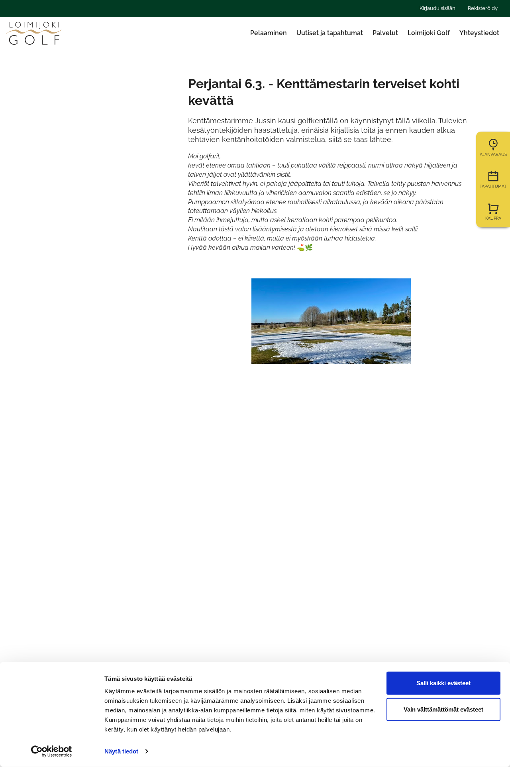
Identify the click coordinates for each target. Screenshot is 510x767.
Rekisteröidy (483, 8)
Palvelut (385, 33)
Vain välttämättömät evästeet (443, 709)
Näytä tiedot (121, 751)
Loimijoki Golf (429, 33)
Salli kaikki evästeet (443, 683)
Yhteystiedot (479, 33)
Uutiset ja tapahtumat (329, 33)
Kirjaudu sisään (437, 8)
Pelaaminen (268, 33)
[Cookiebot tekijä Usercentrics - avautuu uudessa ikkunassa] (51, 751)
